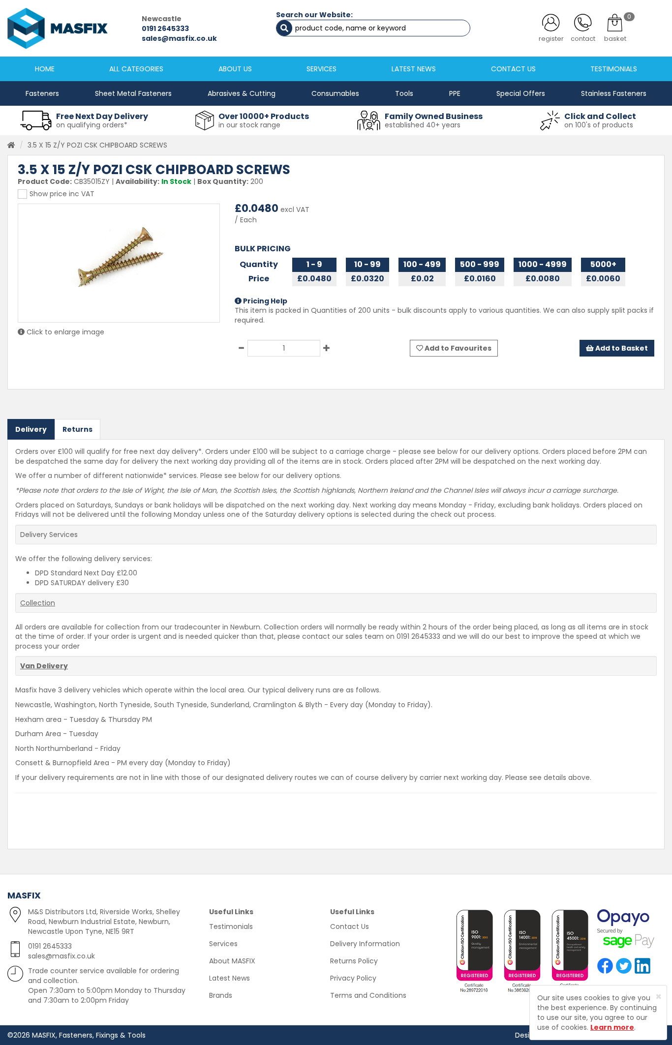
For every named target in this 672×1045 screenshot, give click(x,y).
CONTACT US (513, 69)
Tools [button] (404, 93)
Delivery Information (365, 944)
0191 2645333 (165, 28)
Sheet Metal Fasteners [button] (133, 93)
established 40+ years (422, 125)
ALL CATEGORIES (136, 69)
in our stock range (249, 125)
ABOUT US (235, 69)
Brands (220, 995)
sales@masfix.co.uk (179, 38)
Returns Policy (354, 961)
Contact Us (349, 926)
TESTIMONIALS (613, 69)
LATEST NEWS (414, 69)
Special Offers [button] (520, 93)
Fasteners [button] (42, 93)
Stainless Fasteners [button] (613, 93)
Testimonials (231, 926)
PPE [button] (454, 93)
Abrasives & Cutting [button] (241, 93)
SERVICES (321, 69)
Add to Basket (621, 348)
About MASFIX (232, 961)
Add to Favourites (457, 348)
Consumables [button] (335, 93)
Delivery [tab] (31, 429)
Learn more (612, 1027)
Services (223, 944)
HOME (45, 69)
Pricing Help (264, 301)
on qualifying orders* (91, 125)
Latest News (229, 978)
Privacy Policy (353, 978)
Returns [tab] (77, 429)
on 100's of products (598, 125)
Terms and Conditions (368, 995)
